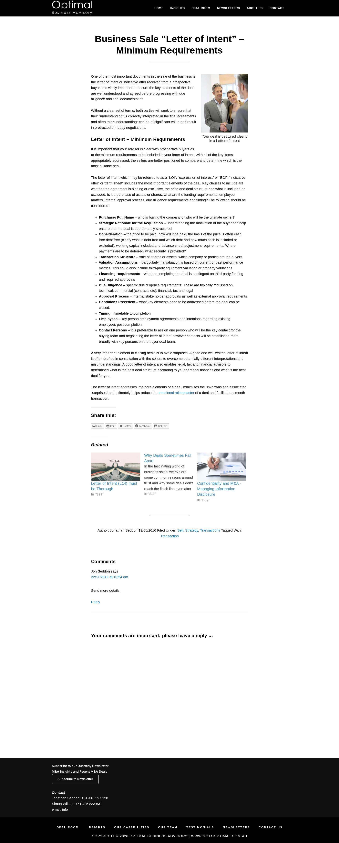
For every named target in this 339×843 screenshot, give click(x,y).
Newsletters (236, 827)
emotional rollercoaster (177, 393)
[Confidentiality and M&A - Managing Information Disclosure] (221, 467)
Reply (95, 602)
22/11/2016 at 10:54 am (109, 577)
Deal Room (68, 827)
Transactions (210, 530)
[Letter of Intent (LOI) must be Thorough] (115, 467)
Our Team (168, 827)
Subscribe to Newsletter (75, 779)
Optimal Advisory (87, 7)
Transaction (169, 536)
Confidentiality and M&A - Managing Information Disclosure (219, 488)
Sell (180, 530)
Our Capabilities (131, 827)
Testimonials (200, 827)
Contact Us (270, 827)
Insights (96, 827)
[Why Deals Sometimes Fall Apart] (170, 475)
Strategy (191, 530)
